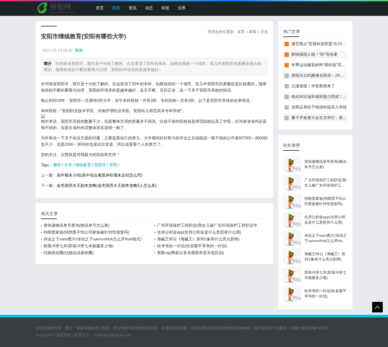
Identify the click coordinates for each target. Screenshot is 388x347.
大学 (68, 165)
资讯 (132, 8)
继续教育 (83, 165)
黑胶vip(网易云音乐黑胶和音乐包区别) (190, 252)
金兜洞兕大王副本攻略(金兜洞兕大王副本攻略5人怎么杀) (107, 185)
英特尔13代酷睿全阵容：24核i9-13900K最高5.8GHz (336, 75)
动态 (149, 8)
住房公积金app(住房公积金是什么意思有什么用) (199, 232)
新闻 (116, 8)
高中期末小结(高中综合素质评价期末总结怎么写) (100, 175)
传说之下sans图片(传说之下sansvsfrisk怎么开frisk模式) (92, 239)
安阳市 (100, 165)
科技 (165, 8)
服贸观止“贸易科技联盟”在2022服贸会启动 (328, 43)
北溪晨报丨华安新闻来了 (313, 86)
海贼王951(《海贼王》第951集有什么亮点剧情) (198, 239)
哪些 (57, 165)
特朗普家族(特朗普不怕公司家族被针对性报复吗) (86, 232)
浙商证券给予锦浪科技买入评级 (319, 107)
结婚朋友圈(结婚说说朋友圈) (69, 252)
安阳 (113, 165)
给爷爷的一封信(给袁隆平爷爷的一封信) (192, 246)
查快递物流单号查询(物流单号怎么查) (77, 225)
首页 (100, 8)
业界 (182, 8)
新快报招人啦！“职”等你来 (314, 54)
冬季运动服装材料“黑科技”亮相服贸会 (324, 65)
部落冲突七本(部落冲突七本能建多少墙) (78, 246)
